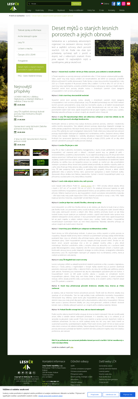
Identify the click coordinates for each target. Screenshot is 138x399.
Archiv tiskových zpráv (27, 36)
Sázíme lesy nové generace (108, 379)
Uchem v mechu (25, 48)
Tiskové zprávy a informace (29, 30)
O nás (101, 10)
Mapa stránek (75, 385)
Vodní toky (39, 10)
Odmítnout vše (111, 394)
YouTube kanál (30, 372)
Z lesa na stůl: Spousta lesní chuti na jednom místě (30, 140)
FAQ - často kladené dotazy (30, 75)
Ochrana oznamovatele (79, 371)
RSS (34, 372)
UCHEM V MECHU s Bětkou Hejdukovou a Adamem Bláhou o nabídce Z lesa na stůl (28, 99)
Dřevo (50, 10)
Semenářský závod (105, 366)
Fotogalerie (23, 60)
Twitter (22, 372)
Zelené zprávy (86, 186)
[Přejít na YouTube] (128, 4)
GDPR (72, 366)
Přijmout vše (127, 394)
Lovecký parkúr (104, 371)
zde (71, 347)
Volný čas (91, 10)
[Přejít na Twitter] (119, 4)
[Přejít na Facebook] (114, 4)
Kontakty (111, 10)
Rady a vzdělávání (76, 10)
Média (121, 10)
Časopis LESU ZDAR (26, 54)
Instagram (26, 372)
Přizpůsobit (95, 394)
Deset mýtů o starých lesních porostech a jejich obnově (31, 68)
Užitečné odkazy (76, 382)
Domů (28, 16)
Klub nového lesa (105, 377)
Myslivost (61, 10)
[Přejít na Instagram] (123, 4)
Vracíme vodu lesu (105, 374)
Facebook (19, 372)
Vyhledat (76, 3)
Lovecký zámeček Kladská (108, 369)
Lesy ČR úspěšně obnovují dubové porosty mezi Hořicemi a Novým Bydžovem (29, 113)
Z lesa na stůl (103, 382)
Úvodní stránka (13, 6)
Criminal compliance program (81, 369)
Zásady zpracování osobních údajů (50, 396)
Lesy (29, 10)
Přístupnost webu (77, 374)
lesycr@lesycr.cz (53, 384)
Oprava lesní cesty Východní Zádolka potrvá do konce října (30, 127)
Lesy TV (21, 42)
